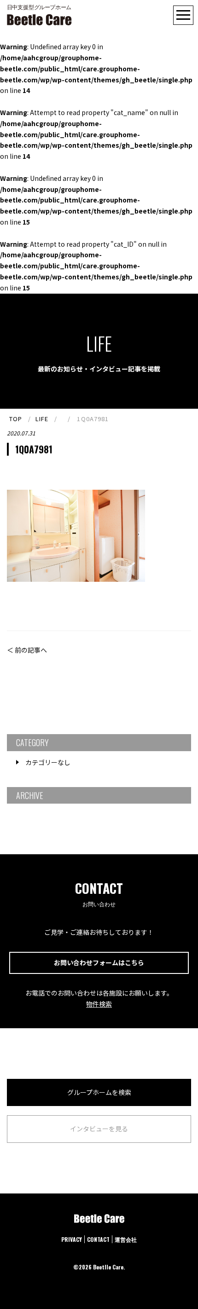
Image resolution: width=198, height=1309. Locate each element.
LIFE (41, 418)
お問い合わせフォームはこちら (99, 962)
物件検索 (99, 1003)
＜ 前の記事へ (27, 649)
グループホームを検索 (99, 1092)
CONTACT (98, 1239)
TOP (15, 418)
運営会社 (126, 1239)
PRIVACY (71, 1239)
